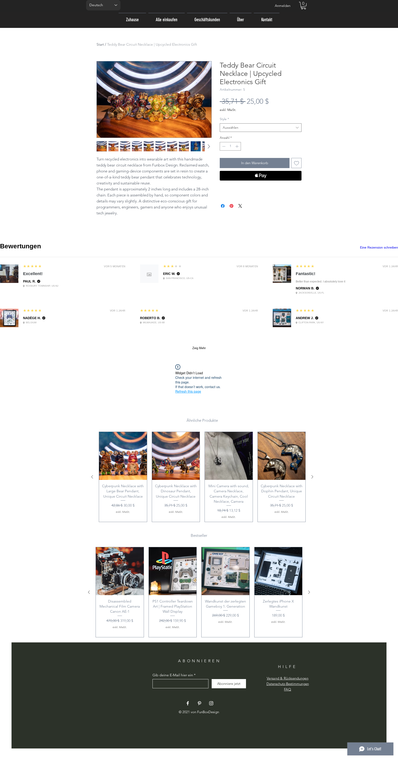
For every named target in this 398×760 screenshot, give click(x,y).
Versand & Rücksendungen (287, 678)
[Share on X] (240, 206)
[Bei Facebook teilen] (222, 206)
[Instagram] (211, 703)
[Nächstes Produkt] (312, 477)
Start (100, 44)
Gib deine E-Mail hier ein (172, 675)
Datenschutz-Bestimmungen (287, 684)
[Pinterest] (199, 703)
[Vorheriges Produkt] (92, 477)
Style (224, 119)
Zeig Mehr (199, 348)
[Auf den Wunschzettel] (296, 163)
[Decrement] (223, 146)
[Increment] (237, 146)
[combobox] (260, 127)
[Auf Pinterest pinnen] (231, 206)
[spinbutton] (230, 146)
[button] (303, 5)
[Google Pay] (260, 188)
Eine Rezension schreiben (379, 247)
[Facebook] (187, 703)
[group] (202, 476)
